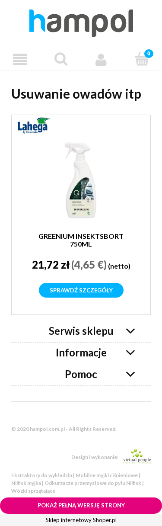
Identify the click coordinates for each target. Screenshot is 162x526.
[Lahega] (34, 124)
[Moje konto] (101, 59)
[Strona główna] (81, 22)
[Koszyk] (141, 58)
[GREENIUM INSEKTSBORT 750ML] (81, 177)
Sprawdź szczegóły (81, 290)
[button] (20, 59)
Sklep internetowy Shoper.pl (81, 519)
